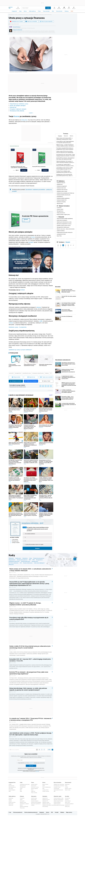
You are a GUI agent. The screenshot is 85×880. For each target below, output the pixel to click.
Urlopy (30, 558)
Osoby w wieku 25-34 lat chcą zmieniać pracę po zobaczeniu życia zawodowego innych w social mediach (64, 152)
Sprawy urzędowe (34, 788)
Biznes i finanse (45, 784)
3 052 (49, 749)
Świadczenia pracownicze (38, 558)
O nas (10, 812)
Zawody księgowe (12, 789)
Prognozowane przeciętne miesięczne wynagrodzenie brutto (64, 233)
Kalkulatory (61, 181)
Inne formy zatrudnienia (13, 562)
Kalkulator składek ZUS (61, 200)
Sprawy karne (33, 785)
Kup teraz (24, 170)
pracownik (11, 373)
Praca (32, 789)
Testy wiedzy (22, 807)
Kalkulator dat (59, 184)
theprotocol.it (67, 805)
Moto (53, 11)
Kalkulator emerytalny (61, 201)
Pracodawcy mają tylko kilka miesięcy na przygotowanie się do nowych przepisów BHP (64, 149)
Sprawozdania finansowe (58, 789)
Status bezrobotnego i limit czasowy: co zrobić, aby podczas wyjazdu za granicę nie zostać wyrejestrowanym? (65, 162)
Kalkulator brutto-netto (61, 187)
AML (54, 791)
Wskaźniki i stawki (57, 796)
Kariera (47, 812)
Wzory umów (67, 802)
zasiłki (40, 321)
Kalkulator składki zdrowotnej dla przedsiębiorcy (63, 195)
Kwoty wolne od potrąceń (62, 220)
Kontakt (56, 812)
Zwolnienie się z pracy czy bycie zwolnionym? (20, 349)
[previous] (37, 749)
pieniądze (31, 242)
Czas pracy (59, 207)
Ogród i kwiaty (67, 789)
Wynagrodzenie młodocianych (63, 227)
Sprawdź (26, 220)
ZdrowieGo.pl (67, 798)
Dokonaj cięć (13, 107)
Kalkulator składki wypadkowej (63, 198)
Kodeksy (32, 805)
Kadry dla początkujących (39, 562)
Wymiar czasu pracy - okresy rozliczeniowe (65, 228)
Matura (21, 805)
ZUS (21, 562)
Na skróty (67, 796)
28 (68, 245)
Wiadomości (11, 558)
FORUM (22, 290)
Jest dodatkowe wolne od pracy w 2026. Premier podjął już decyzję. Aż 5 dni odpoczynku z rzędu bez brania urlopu (64, 168)
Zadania (10, 800)
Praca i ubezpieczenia (46, 787)
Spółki (43, 785)
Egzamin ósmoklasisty (24, 806)
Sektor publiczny (32, 11)
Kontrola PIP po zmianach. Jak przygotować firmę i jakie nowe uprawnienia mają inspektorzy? (65, 158)
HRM (33, 559)
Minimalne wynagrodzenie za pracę (64, 223)
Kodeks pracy (18, 558)
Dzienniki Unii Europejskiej (36, 802)
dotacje (11, 322)
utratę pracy (24, 119)
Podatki (10, 784)
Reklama (62, 812)
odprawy (47, 373)
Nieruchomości (59, 11)
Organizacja (11, 798)
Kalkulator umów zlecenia (62, 189)
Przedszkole (22, 798)
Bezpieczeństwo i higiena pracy (63, 214)
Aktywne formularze (64, 206)
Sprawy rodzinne (34, 784)
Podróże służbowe (57, 802)
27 (65, 245)
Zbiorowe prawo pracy (25, 561)
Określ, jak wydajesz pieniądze (18, 105)
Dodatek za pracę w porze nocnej (63, 225)
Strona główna (11, 14)
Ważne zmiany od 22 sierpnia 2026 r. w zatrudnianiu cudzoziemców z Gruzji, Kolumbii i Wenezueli (64, 139)
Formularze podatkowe (69, 803)
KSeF (72, 11)
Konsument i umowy (35, 787)
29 (70, 245)
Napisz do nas (32, 377)
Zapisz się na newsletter (48, 377)
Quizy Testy (59, 235)
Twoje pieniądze (46, 11)
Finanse (66, 787)
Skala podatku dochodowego (59, 805)
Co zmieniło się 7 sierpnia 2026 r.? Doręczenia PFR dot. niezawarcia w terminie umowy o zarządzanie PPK (65, 165)
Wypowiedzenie (12, 559)
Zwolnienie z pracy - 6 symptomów (17, 327)
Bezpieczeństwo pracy (27, 562)
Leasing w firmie (45, 789)
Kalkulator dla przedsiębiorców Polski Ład (65, 193)
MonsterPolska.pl (16, 26)
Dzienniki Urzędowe (34, 800)
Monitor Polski (33, 799)
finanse (16, 116)
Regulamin (41, 812)
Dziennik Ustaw (34, 798)
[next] (52, 749)
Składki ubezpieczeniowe (58, 800)
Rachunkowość (11, 785)
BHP (30, 559)
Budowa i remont (68, 788)
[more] (50, 373)
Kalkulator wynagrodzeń (62, 186)
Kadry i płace (11, 803)
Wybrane (71, 135)
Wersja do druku (16, 377)
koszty (33, 237)
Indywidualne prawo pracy (23, 14)
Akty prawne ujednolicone (36, 803)
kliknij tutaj (37, 771)
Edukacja (67, 11)
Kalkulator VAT (45, 800)
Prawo (39, 11)
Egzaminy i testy (23, 802)
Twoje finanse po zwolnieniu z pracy (19, 103)
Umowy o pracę (60, 209)
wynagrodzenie (18, 373)
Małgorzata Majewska (17, 29)
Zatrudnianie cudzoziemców (62, 360)
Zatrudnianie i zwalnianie (33, 14)
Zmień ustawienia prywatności (30, 812)
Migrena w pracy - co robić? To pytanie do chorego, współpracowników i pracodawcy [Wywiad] (65, 145)
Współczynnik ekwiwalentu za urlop (64, 222)
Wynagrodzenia (60, 211)
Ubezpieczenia (35, 561)
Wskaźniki (61, 217)
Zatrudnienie (25, 558)
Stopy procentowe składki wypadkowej (65, 218)
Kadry (20, 11)
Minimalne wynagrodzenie (58, 799)
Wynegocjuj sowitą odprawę (17, 110)
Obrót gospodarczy (12, 787)
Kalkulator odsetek (45, 802)
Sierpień (68, 242)
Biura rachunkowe (57, 782)
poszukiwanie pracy (27, 373)
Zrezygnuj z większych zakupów (18, 109)
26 (63, 245)
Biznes (25, 11)
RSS (52, 812)
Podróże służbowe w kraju (58, 798)
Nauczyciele (22, 800)
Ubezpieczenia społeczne (22, 559)
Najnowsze (66, 135)
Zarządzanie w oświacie (24, 803)
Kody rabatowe (68, 800)
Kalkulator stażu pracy (46, 803)
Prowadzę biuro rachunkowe (59, 785)
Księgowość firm (12, 782)
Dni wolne (57, 286)
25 (60, 245)
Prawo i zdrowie (34, 792)
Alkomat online (60, 203)
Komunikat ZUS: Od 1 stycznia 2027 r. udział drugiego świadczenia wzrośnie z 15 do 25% (65, 155)
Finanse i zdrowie (45, 791)
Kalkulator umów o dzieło (62, 191)
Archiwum (67, 799)
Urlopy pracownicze (61, 212)
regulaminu (31, 762)
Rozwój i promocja (12, 802)
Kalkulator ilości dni (45, 799)
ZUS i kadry (11, 788)
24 (58, 245)
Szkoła (21, 799)
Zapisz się (31, 765)
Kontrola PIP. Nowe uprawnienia (35, 216)
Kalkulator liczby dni (61, 182)
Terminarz (61, 242)
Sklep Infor (33, 791)
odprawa (39, 307)
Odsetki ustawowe (57, 803)
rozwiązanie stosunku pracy (38, 373)
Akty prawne (33, 796)
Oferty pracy (11, 564)
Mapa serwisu (69, 812)
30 (73, 245)
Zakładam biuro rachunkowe (59, 784)
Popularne (60, 135)
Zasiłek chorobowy (61, 230)
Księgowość (14, 11)
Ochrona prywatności (17, 812)
